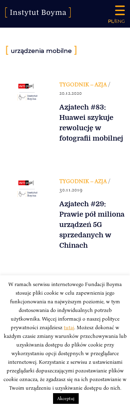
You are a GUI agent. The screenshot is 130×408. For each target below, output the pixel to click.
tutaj (69, 327)
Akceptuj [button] (66, 398)
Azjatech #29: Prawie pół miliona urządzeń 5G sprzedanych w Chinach (91, 224)
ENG (120, 21)
